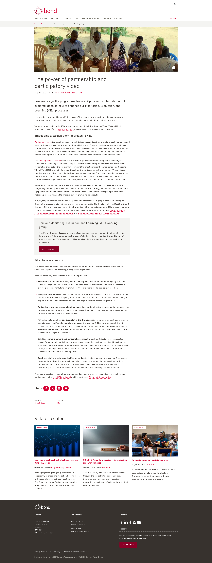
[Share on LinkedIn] (59, 388)
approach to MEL (66, 129)
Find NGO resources (79, 532)
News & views (39, 403)
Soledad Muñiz (63, 93)
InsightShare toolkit (62, 377)
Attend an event (77, 525)
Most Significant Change (50, 161)
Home (36, 24)
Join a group (76, 528)
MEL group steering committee (61, 468)
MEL (58, 403)
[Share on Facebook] (46, 388)
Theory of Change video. (100, 377)
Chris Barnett (105, 468)
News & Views (46, 24)
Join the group (49, 249)
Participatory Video (43, 142)
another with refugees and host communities (98, 213)
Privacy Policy (39, 552)
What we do (55, 18)
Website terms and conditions (75, 552)
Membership (76, 522)
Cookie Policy (55, 552)
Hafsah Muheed (152, 465)
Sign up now (128, 545)
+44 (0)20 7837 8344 (46, 533)
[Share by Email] (66, 388)
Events (67, 18)
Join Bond (173, 18)
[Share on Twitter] (52, 388)
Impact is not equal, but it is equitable (150, 460)
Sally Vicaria (76, 93)
